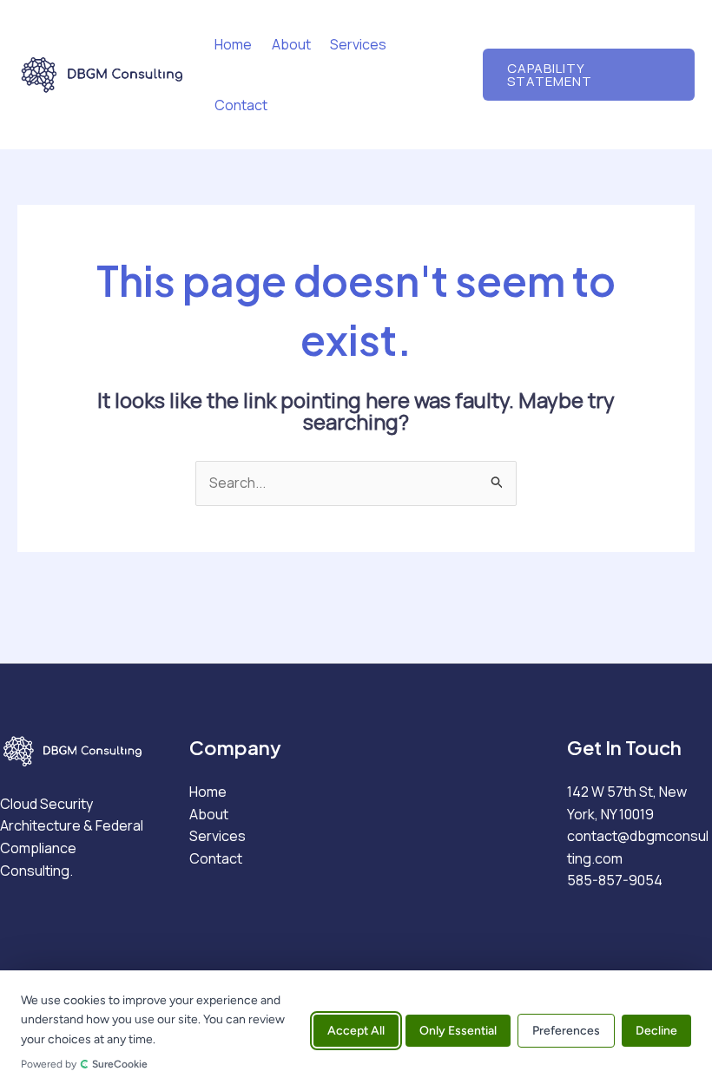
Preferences (566, 1030)
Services (358, 44)
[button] (589, 75)
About (291, 44)
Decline (656, 1030)
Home (233, 44)
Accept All (356, 1030)
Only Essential (458, 1030)
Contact (240, 105)
